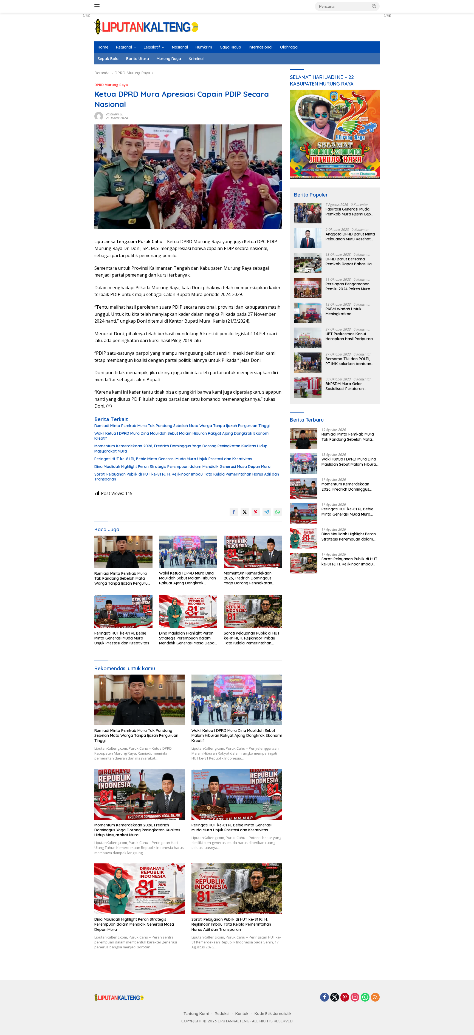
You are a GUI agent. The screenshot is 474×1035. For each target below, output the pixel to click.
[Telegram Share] (267, 512)
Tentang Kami (196, 1013)
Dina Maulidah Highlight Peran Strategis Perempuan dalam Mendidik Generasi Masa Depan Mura (182, 466)
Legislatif (152, 47)
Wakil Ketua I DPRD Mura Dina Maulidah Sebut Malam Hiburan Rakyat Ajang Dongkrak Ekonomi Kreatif (181, 436)
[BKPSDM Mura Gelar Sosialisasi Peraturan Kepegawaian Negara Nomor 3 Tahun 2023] (307, 387)
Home (103, 47)
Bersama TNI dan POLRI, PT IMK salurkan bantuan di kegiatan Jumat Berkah (349, 361)
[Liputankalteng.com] (146, 26)
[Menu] (98, 6)
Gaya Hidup (230, 47)
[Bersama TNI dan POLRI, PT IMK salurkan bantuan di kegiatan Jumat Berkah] (307, 362)
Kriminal (196, 58)
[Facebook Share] (234, 512)
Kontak (242, 1013)
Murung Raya (169, 58)
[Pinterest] (344, 997)
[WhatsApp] (365, 997)
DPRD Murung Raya (111, 84)
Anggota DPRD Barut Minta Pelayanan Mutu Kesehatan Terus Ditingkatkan (350, 236)
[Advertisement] (75, 112)
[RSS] (375, 997)
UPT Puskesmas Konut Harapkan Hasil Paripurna (349, 336)
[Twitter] (334, 997)
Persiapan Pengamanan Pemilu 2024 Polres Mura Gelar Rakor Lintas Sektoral (348, 286)
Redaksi (222, 1013)
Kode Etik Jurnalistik (273, 1013)
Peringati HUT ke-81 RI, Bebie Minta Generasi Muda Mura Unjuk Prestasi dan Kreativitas (173, 458)
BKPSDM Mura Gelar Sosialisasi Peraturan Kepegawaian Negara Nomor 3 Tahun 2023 (346, 386)
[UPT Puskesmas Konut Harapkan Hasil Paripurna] (307, 338)
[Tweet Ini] (245, 512)
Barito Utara (137, 58)
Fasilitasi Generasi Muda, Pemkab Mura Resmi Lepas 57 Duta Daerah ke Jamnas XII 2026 (350, 212)
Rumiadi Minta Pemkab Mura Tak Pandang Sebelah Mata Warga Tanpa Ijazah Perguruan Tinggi (182, 425)
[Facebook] (324, 997)
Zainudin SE (114, 114)
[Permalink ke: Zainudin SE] (98, 115)
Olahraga (289, 47)
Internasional (260, 47)
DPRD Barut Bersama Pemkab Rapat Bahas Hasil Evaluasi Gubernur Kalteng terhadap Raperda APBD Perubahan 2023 (350, 261)
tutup (86, 15)
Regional (124, 47)
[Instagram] (355, 997)
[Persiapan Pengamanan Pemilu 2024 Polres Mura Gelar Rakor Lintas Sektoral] (307, 288)
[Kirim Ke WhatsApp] (277, 512)
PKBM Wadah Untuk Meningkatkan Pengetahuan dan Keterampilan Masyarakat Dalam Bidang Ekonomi (350, 311)
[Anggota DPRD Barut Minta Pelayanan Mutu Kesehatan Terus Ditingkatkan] (307, 238)
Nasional (180, 47)
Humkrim (204, 47)
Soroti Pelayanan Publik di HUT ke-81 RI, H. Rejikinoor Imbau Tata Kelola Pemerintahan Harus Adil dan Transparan (186, 477)
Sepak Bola (108, 58)
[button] (374, 6)
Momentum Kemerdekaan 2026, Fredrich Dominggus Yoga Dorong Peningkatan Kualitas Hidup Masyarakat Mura (180, 448)
